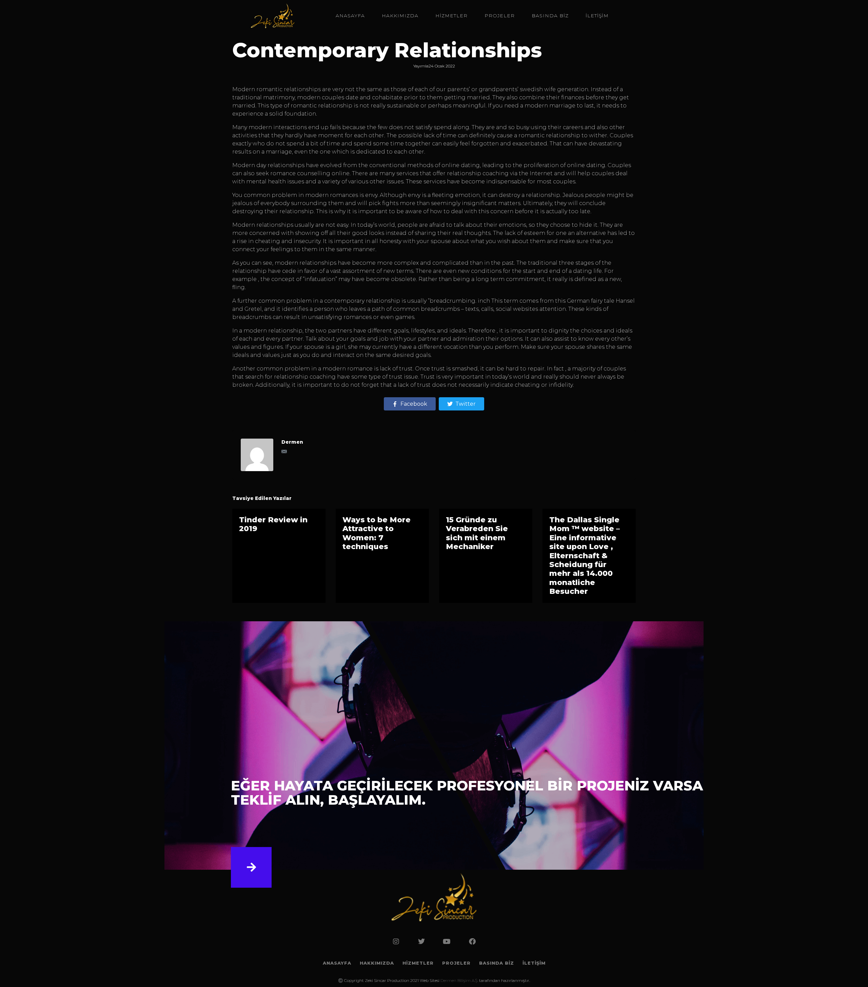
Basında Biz (550, 16)
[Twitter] (421, 941)
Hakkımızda (400, 16)
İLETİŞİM (597, 16)
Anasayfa (350, 16)
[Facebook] (472, 941)
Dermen (292, 442)
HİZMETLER (451, 16)
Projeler (500, 16)
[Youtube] (447, 941)
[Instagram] (396, 941)
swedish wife (538, 89)
